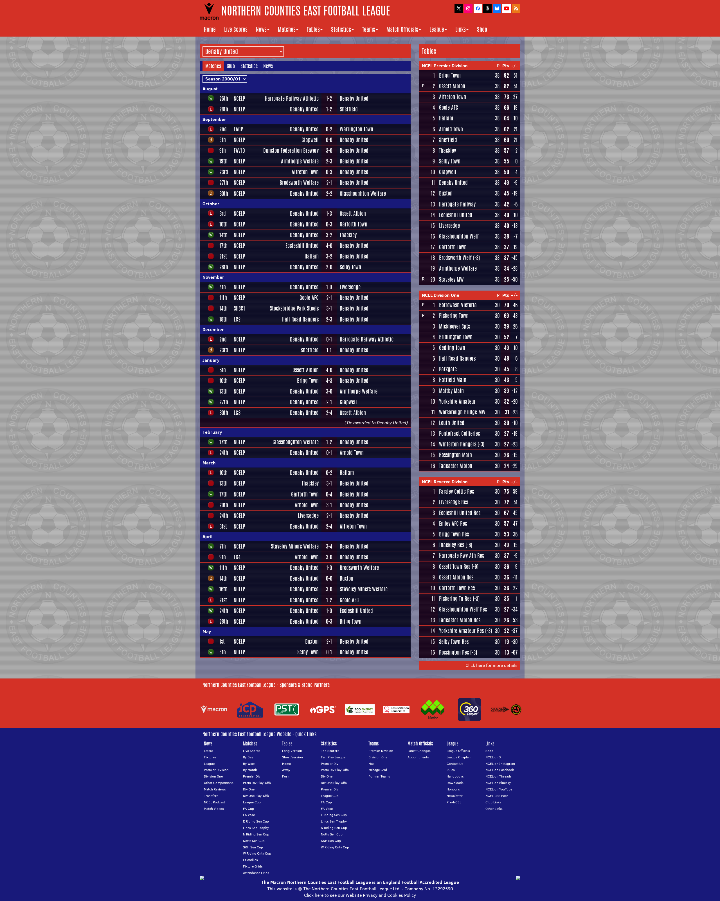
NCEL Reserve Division (445, 481)
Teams (368, 29)
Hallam (312, 256)
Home (210, 29)
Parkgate (448, 369)
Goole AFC (309, 298)
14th (223, 235)
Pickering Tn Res (455, 599)
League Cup (252, 802)
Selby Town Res (454, 642)
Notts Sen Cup (254, 840)
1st (222, 641)
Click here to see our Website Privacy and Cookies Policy (360, 895)
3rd (222, 213)
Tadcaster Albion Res (459, 620)
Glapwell (310, 140)
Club (231, 65)
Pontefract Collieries (459, 433)
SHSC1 (239, 308)
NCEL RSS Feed (496, 795)
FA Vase (249, 814)
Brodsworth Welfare (299, 183)
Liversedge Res (453, 502)
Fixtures (210, 757)
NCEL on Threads (498, 776)
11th (223, 298)
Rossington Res (454, 652)
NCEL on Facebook (499, 769)
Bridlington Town (455, 337)
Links (460, 29)
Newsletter (455, 795)
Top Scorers (330, 750)
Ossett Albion (353, 213)
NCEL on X (493, 757)
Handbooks (455, 776)
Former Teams (379, 776)
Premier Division (216, 769)
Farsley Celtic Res (456, 491)
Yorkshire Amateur (457, 401)
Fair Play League (333, 757)
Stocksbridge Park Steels (294, 308)
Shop (482, 29)
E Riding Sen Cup (256, 821)
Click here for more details (491, 665)
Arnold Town (352, 453)
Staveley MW (451, 279)
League (436, 29)
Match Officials (402, 29)
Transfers (211, 795)
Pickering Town (454, 316)
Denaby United (354, 98)
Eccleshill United (302, 246)
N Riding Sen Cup (256, 834)
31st (223, 526)
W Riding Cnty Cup (257, 853)
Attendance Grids (256, 872)
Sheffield (349, 109)
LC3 (237, 413)
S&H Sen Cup (253, 847)
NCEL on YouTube (498, 789)
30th (223, 193)
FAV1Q (239, 150)
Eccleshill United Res (459, 513)
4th (222, 287)
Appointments (418, 757)
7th (222, 546)
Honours (453, 789)
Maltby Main (451, 391)
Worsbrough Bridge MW (462, 412)
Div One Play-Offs (256, 795)
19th (223, 161)
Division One (213, 776)
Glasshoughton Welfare (363, 193)
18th (223, 319)
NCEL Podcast (214, 802)
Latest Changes (419, 750)
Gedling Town (452, 348)
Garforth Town (353, 224)
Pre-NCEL (454, 802)
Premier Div (251, 776)
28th (223, 109)
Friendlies (250, 859)
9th (222, 150)
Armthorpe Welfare (300, 161)
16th (223, 589)
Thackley (348, 235)
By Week (249, 763)
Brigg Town (308, 381)
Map (371, 763)
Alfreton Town (305, 172)
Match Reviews (215, 789)
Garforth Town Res (457, 588)
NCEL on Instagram (500, 763)
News (261, 29)
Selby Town (350, 267)
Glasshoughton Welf (459, 236)
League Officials (458, 750)
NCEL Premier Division (445, 65)
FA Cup (248, 808)
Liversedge (350, 287)
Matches (287, 29)
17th (223, 246)
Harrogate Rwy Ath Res (461, 556)
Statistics (341, 29)
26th (223, 98)
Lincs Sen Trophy (256, 827)
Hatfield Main (452, 380)
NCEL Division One (440, 295)
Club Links (493, 802)
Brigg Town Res (454, 534)
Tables (313, 29)
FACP (238, 129)
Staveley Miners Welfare (295, 546)
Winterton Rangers (457, 444)
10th (223, 224)
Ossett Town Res (454, 566)
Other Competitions (218, 782)
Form (286, 776)
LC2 (237, 319)
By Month (250, 769)
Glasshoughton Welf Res (463, 609)
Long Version (292, 750)
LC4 (237, 557)
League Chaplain (459, 757)
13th (223, 391)
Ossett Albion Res (456, 577)
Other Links (494, 808)
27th (223, 183)
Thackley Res (451, 545)
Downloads (455, 782)
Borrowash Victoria (458, 305)
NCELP (239, 98)
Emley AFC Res (453, 523)
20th (223, 505)
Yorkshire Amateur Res (461, 631)
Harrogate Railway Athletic (292, 98)
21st (223, 256)
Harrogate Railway (457, 204)
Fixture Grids (253, 866)
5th (222, 140)
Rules (451, 769)
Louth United (451, 423)
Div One (249, 789)
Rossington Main (455, 455)
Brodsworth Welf (455, 258)
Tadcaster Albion (455, 466)
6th (222, 370)
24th (223, 453)
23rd (223, 172)
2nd (223, 129)
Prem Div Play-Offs (257, 782)
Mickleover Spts (454, 326)
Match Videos (214, 808)
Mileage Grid (377, 769)
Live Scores (236, 29)
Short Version (292, 757)
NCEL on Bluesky (498, 782)
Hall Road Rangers (300, 319)
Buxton (346, 578)
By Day (248, 757)
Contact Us (455, 763)
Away (286, 769)
